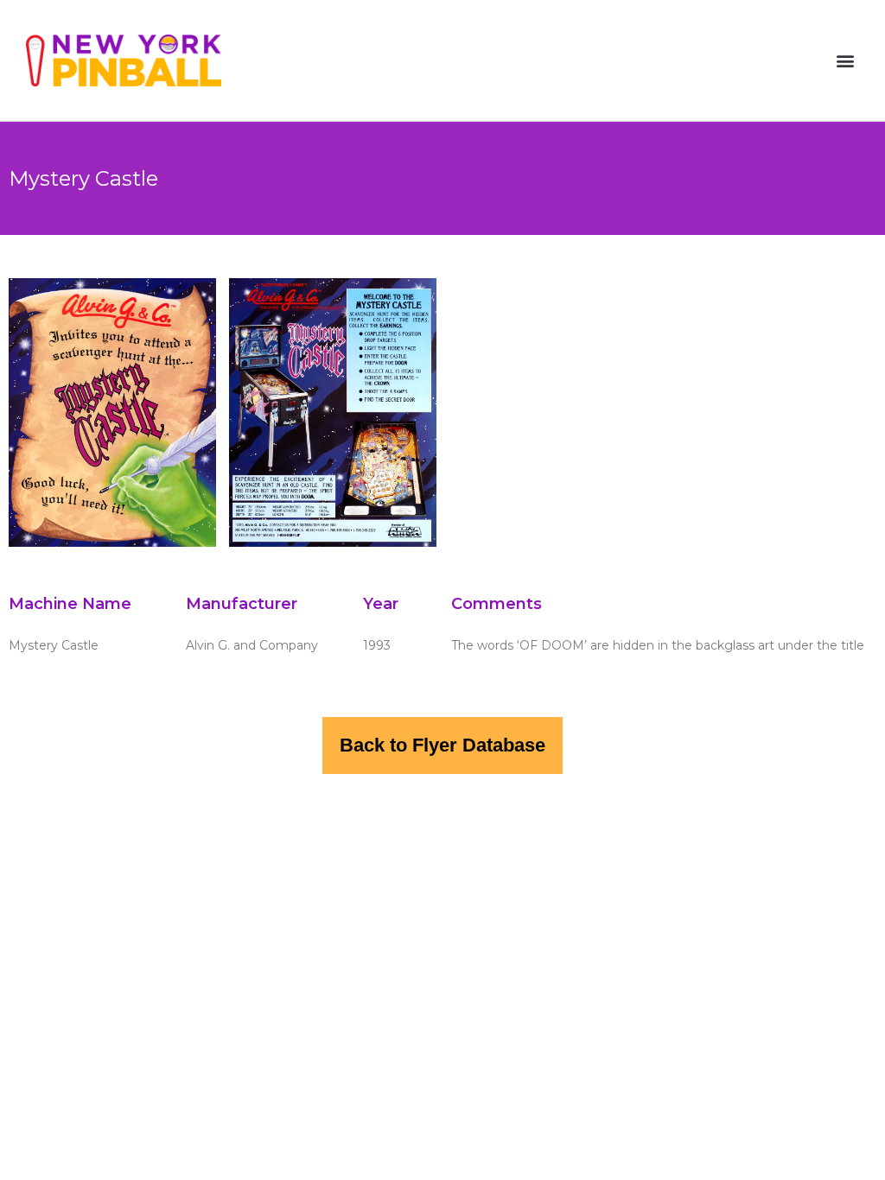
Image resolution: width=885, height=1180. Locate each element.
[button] (845, 61)
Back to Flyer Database (442, 745)
